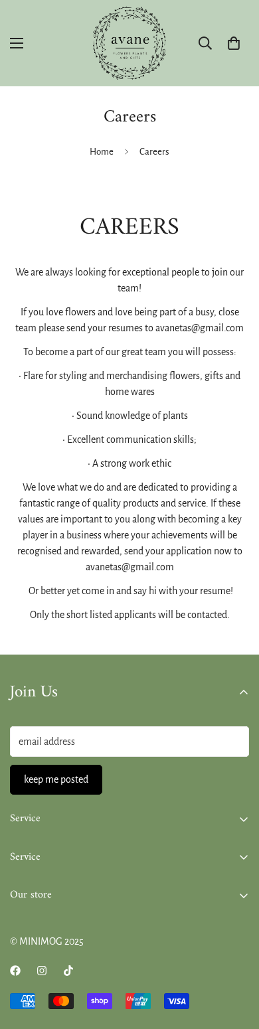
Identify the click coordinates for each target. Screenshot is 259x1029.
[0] (233, 43)
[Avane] (129, 43)
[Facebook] (15, 970)
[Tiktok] (68, 970)
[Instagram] (42, 970)
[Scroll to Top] (235, 958)
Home (102, 152)
